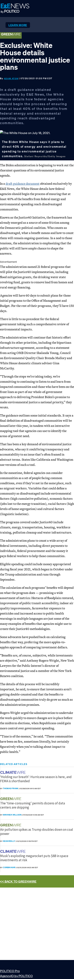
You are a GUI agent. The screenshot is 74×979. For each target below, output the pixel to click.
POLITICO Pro (10, 971)
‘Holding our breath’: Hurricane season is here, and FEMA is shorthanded (36, 779)
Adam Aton (11, 78)
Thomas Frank (10, 788)
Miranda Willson (12, 814)
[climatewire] (13, 772)
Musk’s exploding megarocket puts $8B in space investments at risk (34, 858)
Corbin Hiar (9, 867)
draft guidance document (22, 184)
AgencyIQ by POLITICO (16, 976)
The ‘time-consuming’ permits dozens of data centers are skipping (32, 805)
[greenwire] (11, 798)
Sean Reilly (9, 841)
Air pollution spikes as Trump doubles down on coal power (36, 831)
